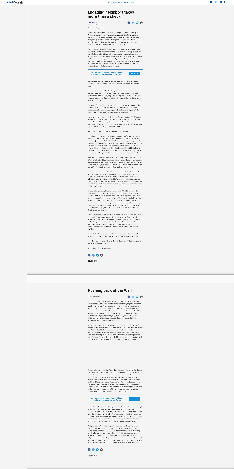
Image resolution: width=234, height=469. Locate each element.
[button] (231, 2)
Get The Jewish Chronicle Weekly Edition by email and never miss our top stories (106, 73)
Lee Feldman (93, 22)
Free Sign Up (134, 73)
